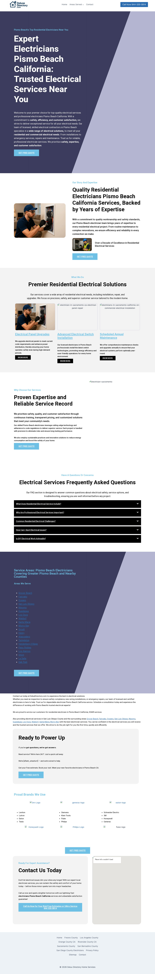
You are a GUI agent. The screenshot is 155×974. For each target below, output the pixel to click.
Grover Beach (25, 593)
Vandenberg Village (28, 644)
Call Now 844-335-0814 (134, 4)
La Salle (22, 658)
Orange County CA (66, 942)
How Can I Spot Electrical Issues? (31, 530)
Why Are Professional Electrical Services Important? (40, 512)
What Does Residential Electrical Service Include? (38, 504)
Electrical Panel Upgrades (32, 334)
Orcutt (21, 629)
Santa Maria (24, 622)
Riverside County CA (87, 942)
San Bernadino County (88, 946)
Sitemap (72, 955)
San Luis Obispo (26, 604)
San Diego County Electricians (70, 950)
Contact (89, 4)
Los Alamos (24, 651)
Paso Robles (24, 647)
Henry (21, 633)
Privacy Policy (92, 950)
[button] (77, 504)
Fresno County (71, 937)
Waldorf (22, 618)
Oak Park (22, 662)
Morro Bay (23, 625)
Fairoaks (22, 596)
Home (64, 4)
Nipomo (22, 607)
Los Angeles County (89, 937)
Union (21, 654)
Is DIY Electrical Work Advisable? (31, 538)
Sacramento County (66, 946)
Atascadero (24, 636)
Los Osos (23, 614)
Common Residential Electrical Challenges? (36, 521)
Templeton (23, 640)
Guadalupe (23, 611)
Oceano (22, 600)
